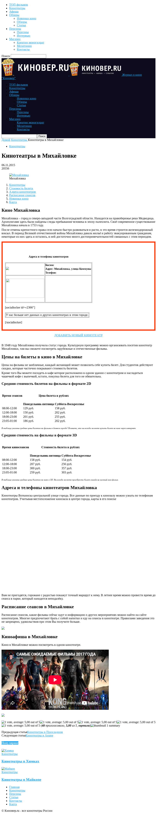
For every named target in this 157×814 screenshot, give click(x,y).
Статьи (21, 25)
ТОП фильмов (18, 4)
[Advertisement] (68, 292)
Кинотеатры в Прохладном (45, 732)
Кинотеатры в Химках (20, 761)
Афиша (14, 11)
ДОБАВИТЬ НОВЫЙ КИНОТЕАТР (78, 335)
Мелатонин (24, 46)
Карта (13, 202)
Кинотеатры (17, 8)
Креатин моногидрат (30, 42)
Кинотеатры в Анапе (39, 735)
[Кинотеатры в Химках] (8, 750)
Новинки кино (26, 18)
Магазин (14, 39)
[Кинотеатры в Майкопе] (8, 768)
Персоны (15, 28)
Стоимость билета (21, 188)
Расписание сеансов (22, 195)
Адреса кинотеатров (22, 191)
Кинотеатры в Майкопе (21, 780)
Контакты (23, 49)
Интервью (23, 35)
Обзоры (14, 15)
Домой (6, 139)
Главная (14, 787)
